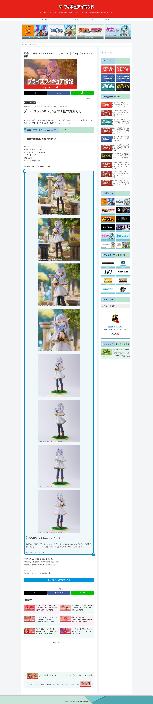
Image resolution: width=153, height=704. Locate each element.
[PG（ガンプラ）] (123, 272)
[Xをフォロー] (115, 333)
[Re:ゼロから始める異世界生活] (123, 228)
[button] (128, 53)
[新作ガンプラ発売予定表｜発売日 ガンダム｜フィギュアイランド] (108, 78)
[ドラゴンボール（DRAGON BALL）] (108, 202)
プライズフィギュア (30, 102)
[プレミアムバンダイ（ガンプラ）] (108, 264)
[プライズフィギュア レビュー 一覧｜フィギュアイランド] (123, 69)
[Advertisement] (59, 656)
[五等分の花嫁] (108, 245)
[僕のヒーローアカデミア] (108, 219)
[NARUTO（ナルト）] (108, 211)
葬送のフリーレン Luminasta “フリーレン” (36, 552)
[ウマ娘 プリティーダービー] (123, 245)
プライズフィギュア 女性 (50, 106)
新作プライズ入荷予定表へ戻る (59, 580)
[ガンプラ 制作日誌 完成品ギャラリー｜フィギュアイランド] (123, 78)
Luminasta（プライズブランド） (33, 106)
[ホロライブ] (123, 237)
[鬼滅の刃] (123, 211)
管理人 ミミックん (115, 327)
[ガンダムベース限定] (123, 264)
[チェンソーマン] (108, 228)
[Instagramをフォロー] (118, 333)
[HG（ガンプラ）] (108, 272)
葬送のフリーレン (63, 106)
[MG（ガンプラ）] (108, 281)
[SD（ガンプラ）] (123, 290)
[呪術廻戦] (123, 219)
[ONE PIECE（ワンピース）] (123, 202)
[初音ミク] (108, 237)
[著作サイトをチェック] (112, 333)
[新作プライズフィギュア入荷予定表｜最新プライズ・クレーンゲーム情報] (108, 69)
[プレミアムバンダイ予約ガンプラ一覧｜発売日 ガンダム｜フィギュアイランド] (123, 87)
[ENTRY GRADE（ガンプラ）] (108, 290)
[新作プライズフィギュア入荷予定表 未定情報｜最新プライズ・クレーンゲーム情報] (108, 87)
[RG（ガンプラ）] (123, 281)
